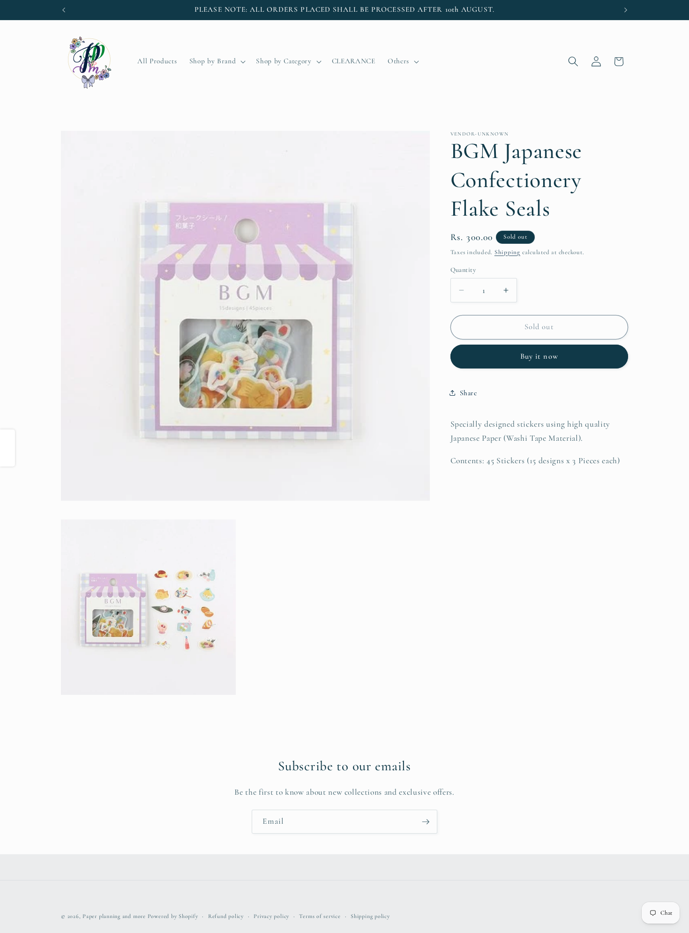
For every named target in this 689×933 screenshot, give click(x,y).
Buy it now (539, 356)
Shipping (507, 252)
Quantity (463, 270)
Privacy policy (271, 916)
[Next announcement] (625, 10)
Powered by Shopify (173, 916)
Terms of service (319, 916)
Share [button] (468, 393)
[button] (216, 61)
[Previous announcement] (63, 10)
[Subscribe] (425, 822)
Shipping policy (370, 916)
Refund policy (226, 916)
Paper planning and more (114, 916)
